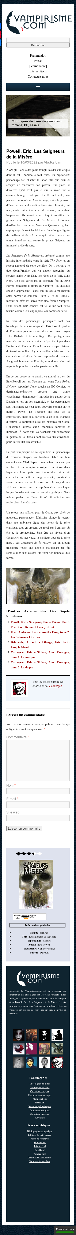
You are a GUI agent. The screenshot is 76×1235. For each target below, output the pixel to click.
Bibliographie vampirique (39, 1131)
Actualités (40, 1117)
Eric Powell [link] (44, 944)
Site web (12, 812)
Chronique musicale (39, 1113)
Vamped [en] (39, 1153)
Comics (47, 940)
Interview (39, 1102)
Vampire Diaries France (39, 1157)
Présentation (38, 55)
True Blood (39, 1149)
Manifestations (40, 1098)
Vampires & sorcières (39, 1161)
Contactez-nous (38, 76)
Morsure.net (40, 1142)
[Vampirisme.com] (39, 33)
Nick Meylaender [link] (46, 948)
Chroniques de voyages (39, 1094)
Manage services (65, 1229)
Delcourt (44, 952)
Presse (38, 60)
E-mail (12, 798)
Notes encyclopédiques (39, 1106)
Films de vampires (40, 1138)
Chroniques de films (39, 1087)
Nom (11, 785)
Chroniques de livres (40, 1083)
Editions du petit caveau (40, 1134)
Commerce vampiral (40, 1110)
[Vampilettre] (38, 66)
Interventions (38, 71)
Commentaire (17, 737)
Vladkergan (52, 162)
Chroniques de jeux (39, 1091)
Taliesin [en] (40, 1146)
